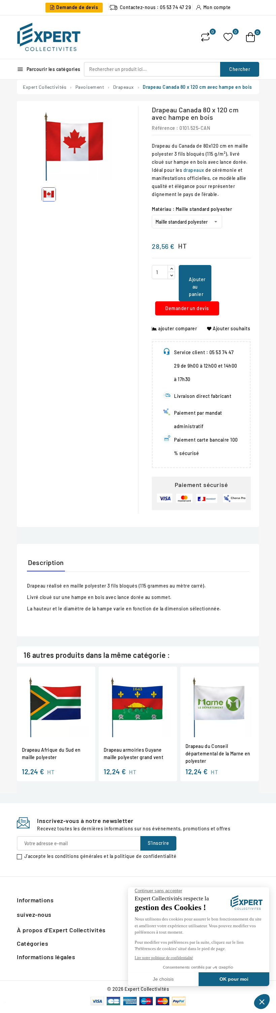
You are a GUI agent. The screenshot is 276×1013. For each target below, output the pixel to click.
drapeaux (193, 170)
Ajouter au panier (197, 286)
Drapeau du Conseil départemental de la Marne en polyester (217, 753)
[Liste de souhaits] (228, 37)
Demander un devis (187, 308)
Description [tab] (46, 562)
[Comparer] (205, 37)
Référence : (165, 128)
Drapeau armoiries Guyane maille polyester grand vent (133, 753)
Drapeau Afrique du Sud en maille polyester (51, 753)
